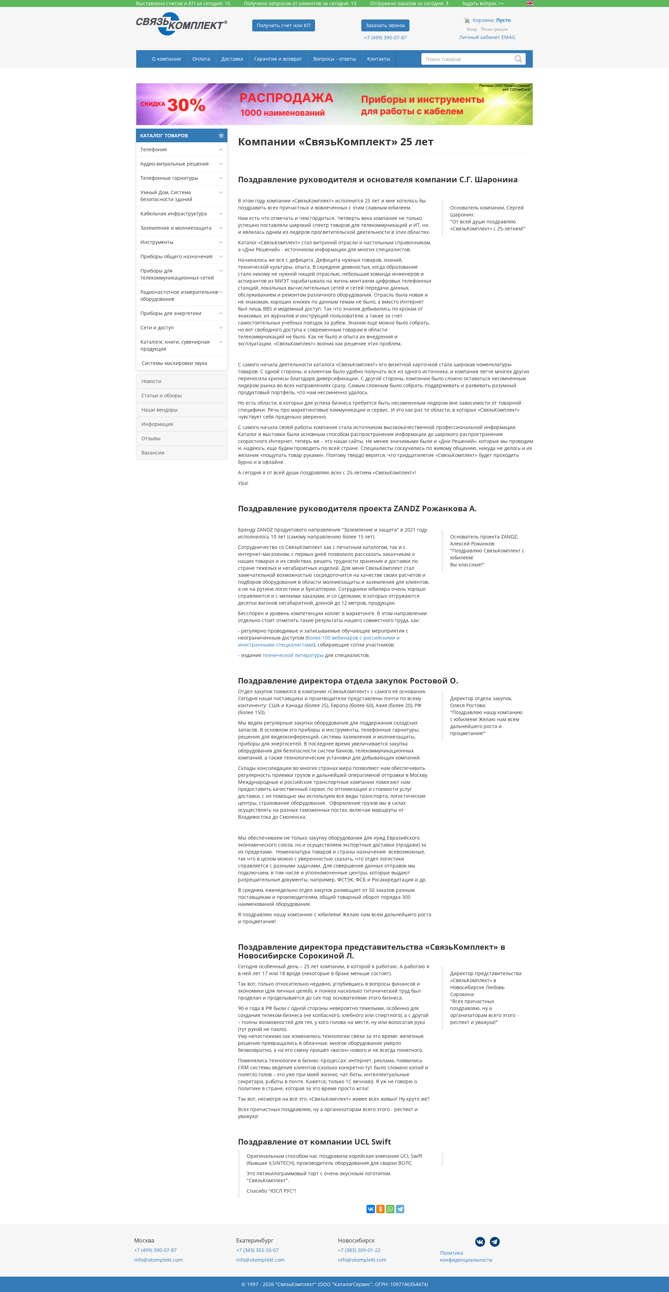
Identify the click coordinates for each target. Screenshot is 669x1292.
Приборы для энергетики (170, 313)
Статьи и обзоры (161, 395)
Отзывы (151, 438)
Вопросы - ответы (334, 58)
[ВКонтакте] (371, 1209)
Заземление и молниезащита (176, 227)
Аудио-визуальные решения (174, 163)
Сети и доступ (157, 327)
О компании (166, 58)
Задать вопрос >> (483, 3)
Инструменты (157, 242)
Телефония (153, 149)
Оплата (201, 58)
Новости (151, 381)
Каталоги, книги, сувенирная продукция (175, 345)
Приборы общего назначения (176, 256)
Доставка (232, 58)
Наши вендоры (159, 409)
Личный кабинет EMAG (487, 37)
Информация (157, 424)
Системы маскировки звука (173, 363)
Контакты (378, 58)
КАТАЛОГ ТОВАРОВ (164, 135)
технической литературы (293, 655)
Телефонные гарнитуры (169, 178)
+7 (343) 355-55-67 (257, 1250)
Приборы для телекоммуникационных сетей (177, 274)
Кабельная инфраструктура (173, 213)
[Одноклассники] (380, 1209)
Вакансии (152, 452)
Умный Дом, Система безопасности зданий (166, 195)
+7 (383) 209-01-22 (359, 1250)
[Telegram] (400, 1209)
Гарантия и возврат (278, 58)
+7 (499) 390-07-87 (385, 37)
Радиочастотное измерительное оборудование (179, 295)
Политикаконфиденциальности (466, 1256)
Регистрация (494, 29)
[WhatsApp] (390, 1209)
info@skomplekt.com (158, 1259)
